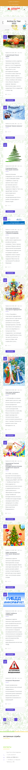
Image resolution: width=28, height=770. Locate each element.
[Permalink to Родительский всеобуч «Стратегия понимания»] (14, 225)
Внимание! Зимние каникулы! (14, 126)
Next (5, 723)
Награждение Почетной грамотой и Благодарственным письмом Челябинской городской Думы (14, 466)
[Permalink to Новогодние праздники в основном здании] (14, 385)
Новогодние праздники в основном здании (13, 393)
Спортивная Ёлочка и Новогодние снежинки (12, 169)
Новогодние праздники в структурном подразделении (14, 309)
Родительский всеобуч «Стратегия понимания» (12, 232)
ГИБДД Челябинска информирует (11, 614)
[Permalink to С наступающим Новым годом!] (14, 48)
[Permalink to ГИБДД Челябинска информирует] (14, 606)
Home (12, 25)
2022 (16, 25)
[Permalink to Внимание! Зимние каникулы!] (14, 119)
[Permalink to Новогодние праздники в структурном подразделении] (14, 301)
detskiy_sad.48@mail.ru (14, 1)
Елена (21, 52)
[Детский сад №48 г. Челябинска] (14, 9)
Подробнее (10, 100)
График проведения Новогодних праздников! (13, 553)
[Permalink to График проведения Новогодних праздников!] (14, 545)
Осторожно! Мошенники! (13, 680)
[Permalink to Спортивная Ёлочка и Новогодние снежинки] (14, 161)
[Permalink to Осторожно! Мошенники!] (14, 673)
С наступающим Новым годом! (12, 55)
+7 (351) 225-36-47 (15, 4)
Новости (9, 94)
